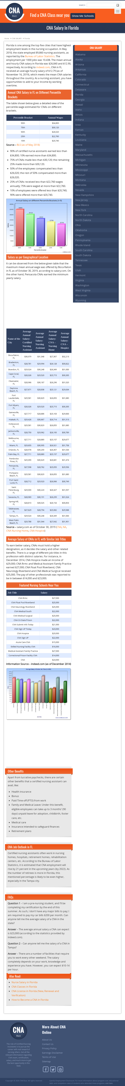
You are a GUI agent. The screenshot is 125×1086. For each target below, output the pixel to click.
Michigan (80, 160)
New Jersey (81, 200)
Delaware (80, 89)
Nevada (79, 190)
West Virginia (82, 290)
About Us (47, 1039)
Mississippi (81, 170)
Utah (78, 270)
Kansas (79, 129)
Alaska (79, 59)
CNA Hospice (37, 530)
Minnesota (81, 165)
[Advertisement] (38, 303)
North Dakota (83, 220)
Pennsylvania (82, 240)
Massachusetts (84, 155)
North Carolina (83, 215)
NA (64, 527)
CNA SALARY (17, 38)
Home (6, 38)
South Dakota (83, 255)
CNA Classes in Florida (24, 986)
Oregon (79, 235)
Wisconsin (81, 295)
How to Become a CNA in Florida (30, 999)
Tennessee (81, 260)
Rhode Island (82, 245)
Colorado (80, 79)
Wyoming (80, 300)
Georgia (79, 99)
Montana (80, 180)
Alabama (80, 54)
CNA (59, 527)
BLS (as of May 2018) (28, 144)
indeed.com (43, 67)
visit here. (109, 1083)
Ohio (78, 225)
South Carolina (83, 250)
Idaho (78, 109)
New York (80, 210)
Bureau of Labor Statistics (40, 56)
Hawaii (79, 104)
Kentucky (80, 134)
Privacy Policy (49, 1048)
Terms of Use (49, 1056)
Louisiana (80, 139)
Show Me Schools (83, 15)
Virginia (79, 280)
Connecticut (82, 84)
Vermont (80, 275)
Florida (27, 38)
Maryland (80, 149)
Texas (78, 265)
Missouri (80, 175)
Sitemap (46, 1061)
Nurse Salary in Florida (25, 982)
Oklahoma (81, 230)
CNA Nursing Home (17, 530)
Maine (78, 144)
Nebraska (80, 185)
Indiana (79, 119)
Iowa (78, 124)
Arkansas (80, 69)
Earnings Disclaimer (52, 1052)
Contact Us (47, 1044)
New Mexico (82, 205)
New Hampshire (84, 195)
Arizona (79, 64)
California (80, 74)
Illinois (79, 114)
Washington (82, 285)
